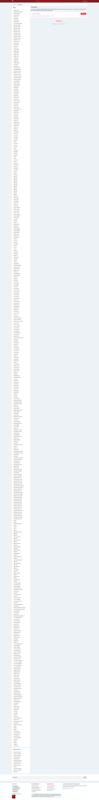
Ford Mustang (16, 387)
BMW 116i (15, 176)
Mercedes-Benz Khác (18, 724)
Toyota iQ (15, 362)
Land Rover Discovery (18, 601)
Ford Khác (15, 140)
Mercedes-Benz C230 (18, 423)
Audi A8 (15, 525)
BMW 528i (15, 181)
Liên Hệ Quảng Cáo (50, 787)
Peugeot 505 (16, 61)
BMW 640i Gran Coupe (18, 523)
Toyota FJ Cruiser (17, 100)
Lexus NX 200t (16, 329)
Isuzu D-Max (16, 281)
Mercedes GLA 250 (17, 74)
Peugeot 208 (16, 57)
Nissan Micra (16, 390)
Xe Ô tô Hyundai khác (17, 717)
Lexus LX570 (16, 629)
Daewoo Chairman (17, 207)
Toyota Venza (16, 357)
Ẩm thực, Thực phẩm (17, 753)
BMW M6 (15, 191)
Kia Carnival (16, 143)
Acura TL (15, 171)
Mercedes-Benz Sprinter (18, 510)
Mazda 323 (16, 372)
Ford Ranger (16, 136)
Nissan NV (15, 405)
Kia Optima (16, 151)
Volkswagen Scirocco (17, 685)
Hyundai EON (16, 308)
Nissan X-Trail (16, 418)
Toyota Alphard (16, 472)
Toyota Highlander (17, 332)
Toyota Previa (16, 112)
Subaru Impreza (16, 675)
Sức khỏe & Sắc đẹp (17, 755)
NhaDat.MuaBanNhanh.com (36, 787)
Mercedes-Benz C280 (18, 515)
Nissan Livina (16, 388)
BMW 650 (15, 186)
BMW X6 (15, 192)
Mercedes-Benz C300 (18, 436)
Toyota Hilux (16, 105)
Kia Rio (15, 158)
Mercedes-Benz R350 (18, 499)
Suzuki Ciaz (16, 16)
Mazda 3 (15, 741)
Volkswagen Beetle (17, 587)
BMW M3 (15, 189)
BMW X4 (15, 578)
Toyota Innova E (16, 365)
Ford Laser (16, 378)
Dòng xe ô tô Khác (17, 693)
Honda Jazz (16, 602)
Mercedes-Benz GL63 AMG (19, 485)
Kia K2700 (15, 146)
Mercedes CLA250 (17, 25)
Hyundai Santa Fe (17, 266)
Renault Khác (16, 438)
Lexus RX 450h (16, 349)
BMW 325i (15, 535)
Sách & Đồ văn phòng (17, 768)
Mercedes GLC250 (17, 26)
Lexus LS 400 (16, 316)
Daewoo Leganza (17, 214)
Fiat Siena (15, 242)
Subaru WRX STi (16, 15)
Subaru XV (15, 744)
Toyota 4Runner (16, 327)
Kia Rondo (15, 395)
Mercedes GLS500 (17, 38)
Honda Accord (16, 591)
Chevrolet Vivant (17, 566)
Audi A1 (15, 156)
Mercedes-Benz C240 (18, 429)
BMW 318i (15, 178)
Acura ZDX (15, 153)
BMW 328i (15, 538)
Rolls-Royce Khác (17, 658)
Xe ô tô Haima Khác (17, 583)
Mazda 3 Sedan (16, 370)
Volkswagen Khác (17, 691)
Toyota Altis (16, 89)
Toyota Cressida (17, 301)
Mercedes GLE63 (17, 33)
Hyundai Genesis (17, 85)
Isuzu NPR (16, 286)
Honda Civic (16, 739)
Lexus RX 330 (16, 334)
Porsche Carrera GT (17, 648)
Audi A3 (15, 726)
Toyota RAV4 (16, 341)
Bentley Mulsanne (17, 550)
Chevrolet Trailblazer (17, 77)
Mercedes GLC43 (17, 29)
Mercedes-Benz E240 (18, 518)
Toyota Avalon (16, 90)
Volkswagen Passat (17, 701)
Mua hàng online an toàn (51, 788)
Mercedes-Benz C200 (18, 416)
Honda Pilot (16, 253)
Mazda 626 (16, 373)
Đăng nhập (85, 1)
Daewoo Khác (16, 234)
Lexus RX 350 (16, 634)
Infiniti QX (15, 278)
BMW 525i (15, 555)
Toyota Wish (16, 344)
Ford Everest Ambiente (18, 23)
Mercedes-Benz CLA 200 (18, 721)
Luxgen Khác (16, 359)
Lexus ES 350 (16, 612)
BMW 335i (15, 179)
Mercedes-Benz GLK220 (18, 492)
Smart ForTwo (16, 719)
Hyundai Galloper (17, 230)
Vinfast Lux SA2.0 (17, 84)
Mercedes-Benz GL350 (18, 479)
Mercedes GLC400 (17, 28)
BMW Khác (16, 196)
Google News (33, 791)
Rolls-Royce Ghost (17, 655)
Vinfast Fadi (16, 64)
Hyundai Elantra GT (17, 229)
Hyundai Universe (17, 13)
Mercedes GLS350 (17, 34)
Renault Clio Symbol (17, 652)
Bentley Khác (16, 197)
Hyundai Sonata (16, 122)
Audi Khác (15, 174)
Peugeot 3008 (16, 51)
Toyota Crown (16, 99)
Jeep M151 (16, 262)
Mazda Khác (16, 225)
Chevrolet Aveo (16, 731)
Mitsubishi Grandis (17, 622)
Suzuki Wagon (16, 454)
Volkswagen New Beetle (18, 589)
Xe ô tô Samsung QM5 (18, 660)
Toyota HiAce (16, 104)
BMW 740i (15, 564)
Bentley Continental (17, 546)
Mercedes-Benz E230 (18, 513)
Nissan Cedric (16, 382)
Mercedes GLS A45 (17, 72)
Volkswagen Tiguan (17, 686)
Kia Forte (15, 145)
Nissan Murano (16, 392)
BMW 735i (15, 561)
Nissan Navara (16, 406)
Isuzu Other (16, 219)
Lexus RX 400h (16, 336)
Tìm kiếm (83, 13)
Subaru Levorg (16, 10)
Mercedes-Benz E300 (18, 471)
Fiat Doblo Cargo (17, 579)
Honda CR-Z (16, 252)
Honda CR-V (16, 592)
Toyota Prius (16, 339)
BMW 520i (15, 548)
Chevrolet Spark (16, 736)
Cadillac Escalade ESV (18, 556)
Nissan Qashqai (16, 411)
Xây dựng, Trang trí (17, 757)
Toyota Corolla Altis (17, 319)
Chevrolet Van (16, 202)
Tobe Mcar (15, 456)
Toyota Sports (16, 342)
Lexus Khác (16, 354)
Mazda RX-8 (16, 309)
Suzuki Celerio (16, 44)
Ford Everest (19, 4)
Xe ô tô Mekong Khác (17, 617)
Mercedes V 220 (17, 39)
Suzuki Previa (16, 449)
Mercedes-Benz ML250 (18, 495)
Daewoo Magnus (17, 215)
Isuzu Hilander (16, 285)
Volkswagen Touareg (17, 688)
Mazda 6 (15, 742)
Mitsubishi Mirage (17, 377)
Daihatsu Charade (17, 573)
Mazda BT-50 (16, 640)
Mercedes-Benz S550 (18, 507)
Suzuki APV (16, 443)
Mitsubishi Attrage (17, 273)
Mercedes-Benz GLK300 (18, 494)
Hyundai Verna (16, 125)
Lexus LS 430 (16, 322)
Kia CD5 (15, 141)
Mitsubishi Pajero (17, 632)
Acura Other (16, 169)
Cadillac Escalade (17, 553)
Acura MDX (16, 168)
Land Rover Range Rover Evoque (19, 607)
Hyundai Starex (16, 708)
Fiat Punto (15, 240)
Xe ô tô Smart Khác (17, 666)
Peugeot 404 (16, 59)
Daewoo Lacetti (16, 211)
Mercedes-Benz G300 (18, 476)
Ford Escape (16, 709)
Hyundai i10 (16, 127)
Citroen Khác (16, 206)
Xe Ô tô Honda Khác (17, 594)
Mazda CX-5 (16, 642)
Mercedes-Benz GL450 (18, 480)
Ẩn (84, 777)
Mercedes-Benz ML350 (18, 497)
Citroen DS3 (16, 204)
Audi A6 (15, 727)
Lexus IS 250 (16, 311)
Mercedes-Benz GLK (17, 490)
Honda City (16, 596)
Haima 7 (15, 248)
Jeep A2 (15, 260)
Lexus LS (15, 314)
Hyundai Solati (16, 43)
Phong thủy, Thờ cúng (17, 761)
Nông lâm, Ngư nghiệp (18, 760)
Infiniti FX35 (16, 276)
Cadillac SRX (16, 199)
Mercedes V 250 (17, 41)
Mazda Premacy (17, 224)
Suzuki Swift (16, 745)
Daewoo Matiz (16, 217)
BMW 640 (15, 184)
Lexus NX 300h (16, 331)
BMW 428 (15, 545)
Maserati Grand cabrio (18, 698)
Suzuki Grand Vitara (17, 680)
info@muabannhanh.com (69, 788)
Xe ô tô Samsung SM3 (18, 662)
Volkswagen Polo (17, 462)
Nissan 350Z (16, 380)
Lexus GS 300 (16, 293)
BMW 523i (15, 551)
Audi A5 (15, 522)
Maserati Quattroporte (18, 694)
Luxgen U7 (15, 355)
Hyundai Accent (16, 304)
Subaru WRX (16, 638)
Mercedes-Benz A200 (18, 401)
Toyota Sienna (16, 352)
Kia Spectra (16, 163)
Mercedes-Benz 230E (18, 400)
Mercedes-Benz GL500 (18, 482)
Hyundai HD (16, 120)
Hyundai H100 (16, 118)
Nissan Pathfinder (17, 647)
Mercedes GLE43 (17, 31)
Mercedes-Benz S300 (18, 500)
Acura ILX (15, 166)
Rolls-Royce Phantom (18, 657)
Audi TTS (15, 173)
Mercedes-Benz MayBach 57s (19, 615)
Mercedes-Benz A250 (18, 403)
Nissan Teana (16, 415)
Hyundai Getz (16, 87)
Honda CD (15, 250)
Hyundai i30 (16, 130)
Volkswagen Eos (17, 461)
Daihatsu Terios (16, 235)
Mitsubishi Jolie (16, 625)
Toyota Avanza (16, 20)
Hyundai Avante (16, 306)
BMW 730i (15, 558)
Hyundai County (16, 699)
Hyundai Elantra (16, 227)
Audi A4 (15, 520)
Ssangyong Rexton (17, 670)
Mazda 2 (15, 729)
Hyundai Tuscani (16, 706)
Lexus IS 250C (16, 313)
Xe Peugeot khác (17, 80)
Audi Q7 (15, 528)
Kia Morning (16, 150)
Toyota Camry (16, 95)
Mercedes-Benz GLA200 (18, 487)
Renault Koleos (16, 433)
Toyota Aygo (16, 94)
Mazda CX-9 (16, 299)
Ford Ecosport (16, 132)
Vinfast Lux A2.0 (17, 82)
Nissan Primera (16, 408)
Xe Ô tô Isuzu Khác (17, 597)
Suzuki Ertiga (16, 722)
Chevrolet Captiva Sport (18, 559)
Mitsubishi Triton (17, 635)
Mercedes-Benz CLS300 (18, 451)
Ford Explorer (16, 703)
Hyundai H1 (16, 704)
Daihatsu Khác (16, 237)
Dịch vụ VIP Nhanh (50, 790)
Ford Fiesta (16, 133)
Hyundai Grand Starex (17, 265)
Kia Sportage (16, 164)
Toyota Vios (16, 113)
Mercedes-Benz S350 (18, 502)
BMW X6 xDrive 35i (17, 543)
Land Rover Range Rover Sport (19, 609)
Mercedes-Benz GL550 (18, 484)
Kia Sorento (16, 397)
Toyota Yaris (16, 115)
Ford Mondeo (16, 383)
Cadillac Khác (16, 201)
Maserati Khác (16, 467)
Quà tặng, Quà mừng (17, 752)
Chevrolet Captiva (17, 584)
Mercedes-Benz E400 (18, 474)
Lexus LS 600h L (17, 326)
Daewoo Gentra (16, 209)
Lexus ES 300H (16, 291)
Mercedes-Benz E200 (18, 459)
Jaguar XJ (15, 222)
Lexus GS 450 (16, 294)
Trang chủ (14, 4)
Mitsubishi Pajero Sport (18, 11)
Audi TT (15, 530)
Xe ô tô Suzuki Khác (17, 683)
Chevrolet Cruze (16, 734)
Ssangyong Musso (17, 439)
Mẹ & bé (15, 766)
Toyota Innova (16, 107)
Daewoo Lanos (16, 212)
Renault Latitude (16, 653)
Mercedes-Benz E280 (18, 469)
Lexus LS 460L (16, 324)
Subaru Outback (16, 681)
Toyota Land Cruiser (17, 108)
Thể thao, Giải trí (16, 758)
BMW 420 (15, 541)
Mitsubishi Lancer (17, 627)
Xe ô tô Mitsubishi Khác (18, 643)
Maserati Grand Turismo (18, 696)
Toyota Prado (16, 110)
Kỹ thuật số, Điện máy (17, 770)
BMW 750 (15, 568)
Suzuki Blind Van (17, 678)
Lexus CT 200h (16, 290)
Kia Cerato (15, 393)
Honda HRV (16, 46)
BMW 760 (15, 571)
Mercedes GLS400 (17, 36)
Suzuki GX (15, 446)
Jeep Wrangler (16, 263)
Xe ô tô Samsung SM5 (18, 663)
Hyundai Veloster (17, 268)
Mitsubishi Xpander (17, 79)
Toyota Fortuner (16, 102)
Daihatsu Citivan (16, 576)
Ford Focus (16, 135)
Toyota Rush (16, 48)
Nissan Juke (16, 385)
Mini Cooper (16, 271)
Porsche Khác (16, 426)
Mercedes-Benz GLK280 (18, 517)
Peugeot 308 (16, 56)
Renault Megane (16, 434)
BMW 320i (15, 533)
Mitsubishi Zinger (17, 637)
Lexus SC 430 (16, 350)
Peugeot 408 (16, 54)
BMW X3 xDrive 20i (17, 536)
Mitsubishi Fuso (16, 375)
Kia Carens (16, 711)
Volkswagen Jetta (17, 67)
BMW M (15, 187)
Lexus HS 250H (16, 298)
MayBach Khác (16, 360)
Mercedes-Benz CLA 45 (18, 444)
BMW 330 (15, 194)
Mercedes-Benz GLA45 (18, 489)
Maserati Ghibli (16, 466)
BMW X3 (15, 574)
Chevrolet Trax (16, 66)
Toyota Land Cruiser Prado (18, 337)
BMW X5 (15, 581)
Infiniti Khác (16, 280)
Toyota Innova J (16, 369)
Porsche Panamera (17, 650)
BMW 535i (15, 183)
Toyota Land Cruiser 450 (18, 321)
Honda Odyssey (16, 606)
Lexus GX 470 (16, 296)
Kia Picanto (16, 713)
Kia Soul (15, 161)
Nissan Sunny (16, 413)
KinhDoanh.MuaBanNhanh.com (36, 790)
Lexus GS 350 (16, 614)
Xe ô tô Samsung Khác (18, 665)
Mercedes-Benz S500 (18, 505)
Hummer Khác (16, 257)
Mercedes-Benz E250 (18, 464)
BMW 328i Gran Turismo (18, 531)
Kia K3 (15, 148)
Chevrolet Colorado (17, 732)
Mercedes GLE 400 (17, 71)
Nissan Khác (16, 420)
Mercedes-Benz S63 (17, 508)
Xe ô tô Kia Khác (17, 398)
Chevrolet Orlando (17, 586)
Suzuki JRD (16, 448)
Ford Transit (16, 138)
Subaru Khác (16, 441)
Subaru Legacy (16, 676)
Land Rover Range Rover (18, 604)
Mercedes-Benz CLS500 (18, 457)
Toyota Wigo (16, 18)
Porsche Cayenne (17, 421)
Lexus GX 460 (16, 619)
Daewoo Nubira (16, 232)
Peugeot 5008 (16, 49)
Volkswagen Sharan (17, 69)
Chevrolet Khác (16, 569)
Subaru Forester (16, 673)
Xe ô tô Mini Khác (17, 620)
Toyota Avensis (16, 92)
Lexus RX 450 (16, 347)
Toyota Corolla (16, 97)
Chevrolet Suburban (17, 563)
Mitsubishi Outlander (17, 630)
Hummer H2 (16, 255)
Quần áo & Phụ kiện (17, 765)
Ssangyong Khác (17, 671)
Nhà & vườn (16, 771)
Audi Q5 (15, 527)
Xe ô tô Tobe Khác (17, 599)
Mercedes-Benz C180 (18, 410)
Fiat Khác (15, 245)
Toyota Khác (16, 117)
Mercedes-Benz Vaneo (18, 512)
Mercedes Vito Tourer (18, 76)
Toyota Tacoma (16, 303)
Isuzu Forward (16, 283)
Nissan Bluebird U (17, 645)
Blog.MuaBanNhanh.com (35, 788)
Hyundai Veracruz (17, 275)
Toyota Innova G (16, 364)
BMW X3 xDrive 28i (17, 540)
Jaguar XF (15, 220)
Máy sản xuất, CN (17, 763)
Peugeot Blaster (17, 62)
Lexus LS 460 (16, 624)
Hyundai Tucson (16, 123)
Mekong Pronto (16, 270)
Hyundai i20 (16, 128)
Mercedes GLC (16, 21)
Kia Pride (15, 714)
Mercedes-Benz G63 (17, 477)
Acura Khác (16, 155)
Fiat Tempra (16, 243)
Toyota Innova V (16, 367)
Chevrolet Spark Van (17, 737)
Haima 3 (15, 247)
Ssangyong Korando (17, 668)
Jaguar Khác (16, 258)
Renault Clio (16, 428)
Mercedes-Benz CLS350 (18, 452)
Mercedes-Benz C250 (18, 431)
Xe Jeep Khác (16, 288)
